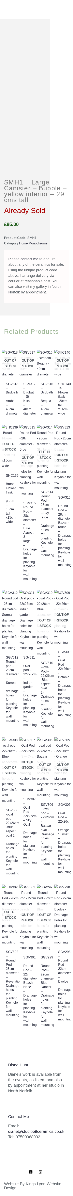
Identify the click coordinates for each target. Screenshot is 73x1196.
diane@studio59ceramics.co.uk (36, 1131)
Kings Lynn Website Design (32, 1186)
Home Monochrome (33, 243)
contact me (29, 259)
